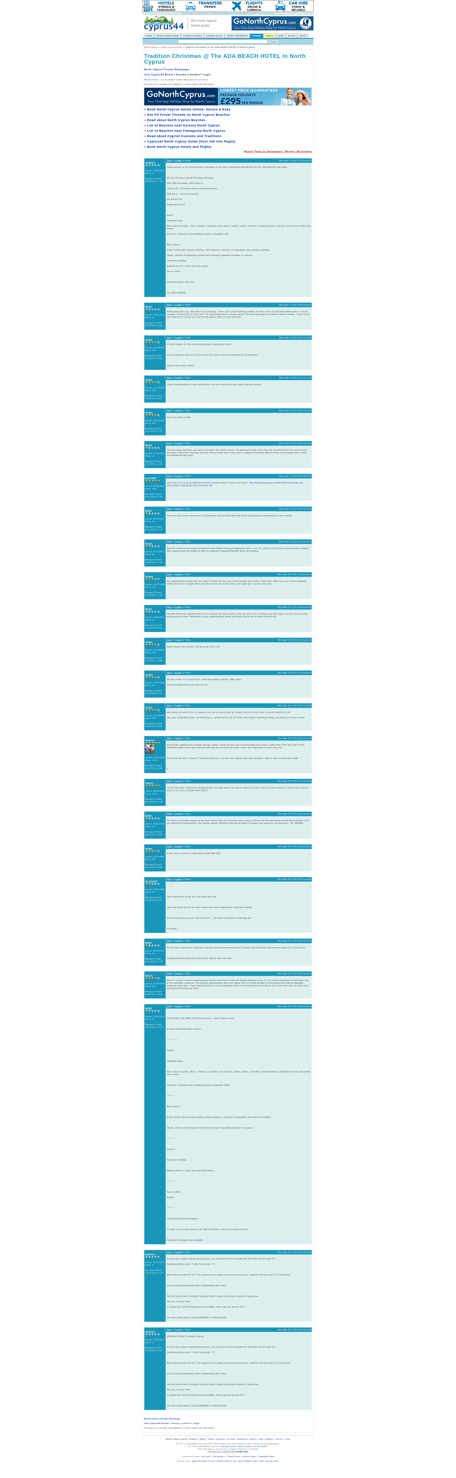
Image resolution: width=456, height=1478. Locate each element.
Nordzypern (219, 1456)
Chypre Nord (233, 1456)
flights (203, 1439)
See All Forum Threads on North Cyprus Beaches (188, 115)
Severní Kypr (249, 1456)
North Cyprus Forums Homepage (166, 69)
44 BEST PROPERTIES (237, 36)
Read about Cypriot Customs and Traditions (184, 136)
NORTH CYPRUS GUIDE (167, 36)
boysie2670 (151, 881)
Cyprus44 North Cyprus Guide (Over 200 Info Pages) (191, 141)
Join (169, 160)
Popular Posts (151, 80)
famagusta (242, 1439)
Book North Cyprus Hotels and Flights (179, 147)
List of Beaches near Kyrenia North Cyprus (183, 125)
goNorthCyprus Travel (203, 1461)
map (261, 1439)
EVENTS (269, 36)
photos (253, 1439)
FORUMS (256, 36)
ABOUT (303, 36)
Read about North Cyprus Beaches (176, 120)
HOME (149, 36)
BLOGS (291, 36)
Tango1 (149, 783)
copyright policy (228, 1446)
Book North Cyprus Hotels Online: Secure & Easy (188, 109)
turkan (148, 339)
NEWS (281, 36)
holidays (193, 1439)
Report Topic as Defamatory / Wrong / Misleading (278, 151)
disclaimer (262, 1446)
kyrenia (231, 1439)
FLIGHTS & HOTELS (192, 36)
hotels (211, 1439)
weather (269, 1439)
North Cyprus (151, 47)
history (279, 1439)
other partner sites (269, 1461)
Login (207, 74)
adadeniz (150, 162)
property (220, 1439)
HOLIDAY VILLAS (214, 36)
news (287, 1439)
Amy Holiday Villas (247, 1461)
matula (149, 675)
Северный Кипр (266, 1456)
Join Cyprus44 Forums (156, 1423)
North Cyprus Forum (171, 47)
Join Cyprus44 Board (158, 74)
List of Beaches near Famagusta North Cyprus (186, 131)
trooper (149, 576)
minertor (150, 740)
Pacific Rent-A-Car (226, 1461)
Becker (149, 543)
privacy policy (244, 1446)
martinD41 (150, 478)
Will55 (148, 307)
